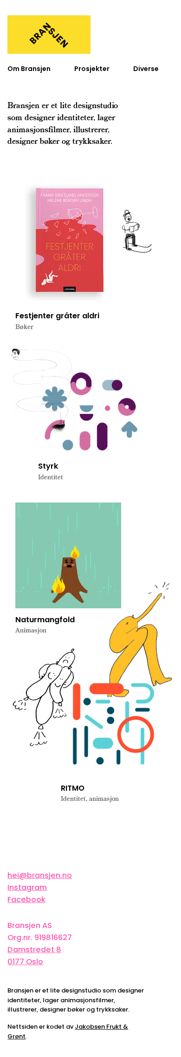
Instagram (27, 887)
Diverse (146, 69)
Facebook (26, 899)
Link (68, 259)
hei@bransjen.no (39, 875)
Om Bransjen (29, 69)
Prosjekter (92, 69)
